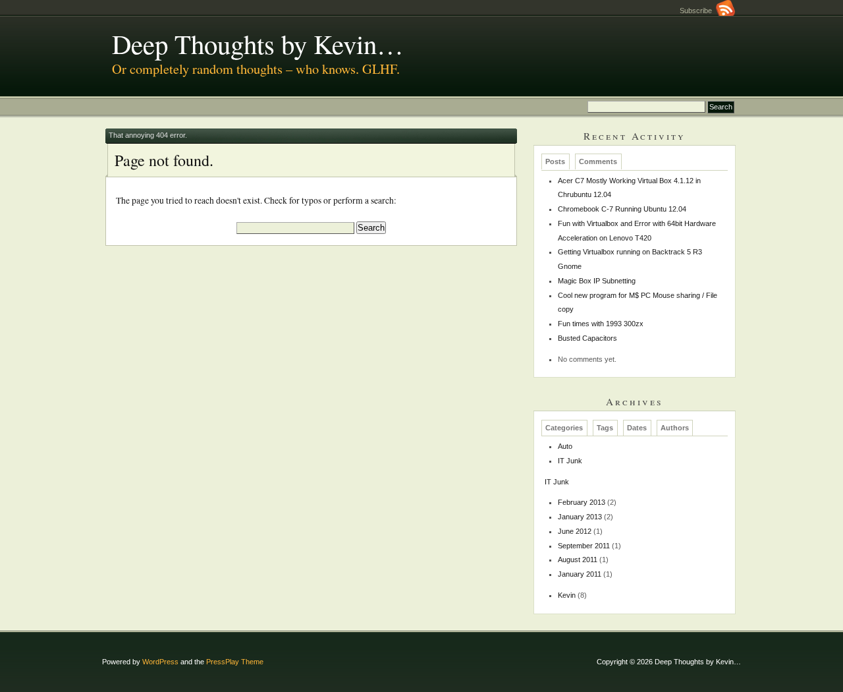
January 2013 (580, 517)
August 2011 (577, 559)
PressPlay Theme (234, 662)
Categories (564, 428)
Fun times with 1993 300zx (600, 324)
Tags (605, 428)
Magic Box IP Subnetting (597, 281)
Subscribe (698, 10)
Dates (637, 428)
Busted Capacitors (587, 338)
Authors (675, 428)
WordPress (160, 662)
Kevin (567, 595)
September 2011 (584, 546)
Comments (598, 162)
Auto (565, 446)
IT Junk (570, 461)
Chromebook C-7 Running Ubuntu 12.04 (622, 209)
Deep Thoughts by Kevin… (258, 43)
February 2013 (581, 502)
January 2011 (579, 574)
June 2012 (574, 531)
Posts (555, 162)
